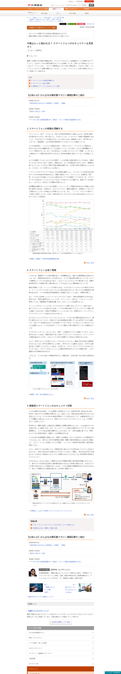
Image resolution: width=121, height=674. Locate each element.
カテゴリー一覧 (33, 663)
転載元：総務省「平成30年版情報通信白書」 (45, 259)
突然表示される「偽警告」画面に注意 (45, 528)
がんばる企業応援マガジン (37, 632)
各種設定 (87, 13)
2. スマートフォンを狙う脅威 (40, 83)
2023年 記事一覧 (56, 19)
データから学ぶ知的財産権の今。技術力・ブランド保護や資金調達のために (55, 119)
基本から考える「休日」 (38, 111)
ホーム (30, 9)
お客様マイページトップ (32, 13)
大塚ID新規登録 (79, 1)
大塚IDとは (71, 1)
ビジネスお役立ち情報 (58, 17)
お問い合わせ (69, 5)
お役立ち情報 (44, 13)
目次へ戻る (90, 263)
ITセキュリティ (33, 669)
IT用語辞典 (32, 658)
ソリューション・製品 (41, 9)
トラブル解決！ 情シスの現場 (38, 643)
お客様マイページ (56, 9)
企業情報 (86, 9)
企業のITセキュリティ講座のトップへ (41, 596)
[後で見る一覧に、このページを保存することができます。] (81, 24)
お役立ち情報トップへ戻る (61, 622)
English (75, 5)
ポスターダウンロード (35, 648)
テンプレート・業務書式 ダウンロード (40, 653)
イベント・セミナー (61, 5)
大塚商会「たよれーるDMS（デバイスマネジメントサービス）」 (52, 510)
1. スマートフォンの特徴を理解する (42, 80)
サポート (53, 5)
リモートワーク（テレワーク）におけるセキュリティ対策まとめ (53, 524)
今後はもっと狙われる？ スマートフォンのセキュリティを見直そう (46, 21)
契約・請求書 (72, 13)
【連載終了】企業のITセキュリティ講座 (39, 19)
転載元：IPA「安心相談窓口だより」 (42, 394)
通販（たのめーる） (71, 9)
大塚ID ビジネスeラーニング (38, 611)
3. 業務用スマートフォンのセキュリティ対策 (45, 86)
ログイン (89, 1)
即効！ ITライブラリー (35, 637)
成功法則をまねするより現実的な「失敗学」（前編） (48, 103)
